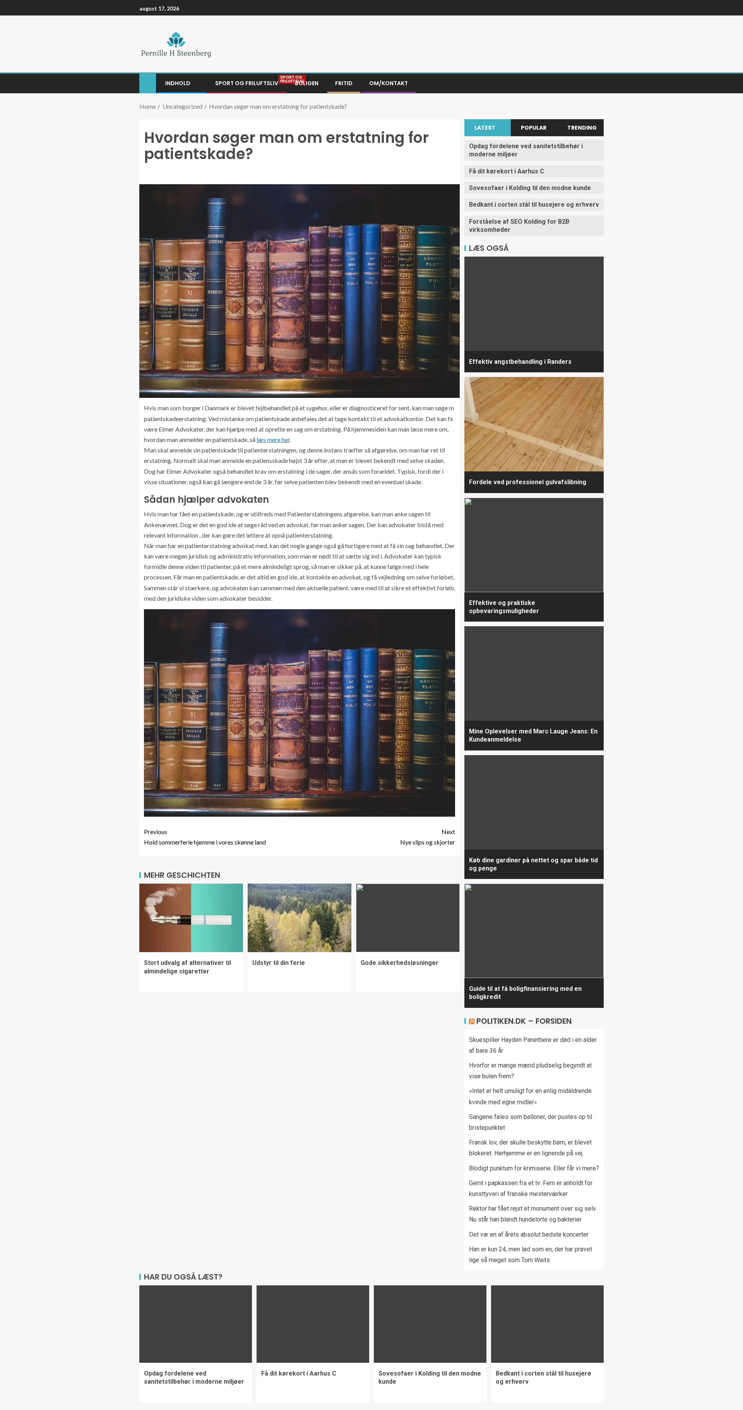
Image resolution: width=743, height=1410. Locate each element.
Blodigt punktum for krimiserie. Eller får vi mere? (534, 1168)
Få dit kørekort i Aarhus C (506, 171)
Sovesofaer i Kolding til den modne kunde (530, 188)
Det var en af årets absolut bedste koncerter (529, 1234)
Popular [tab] (533, 128)
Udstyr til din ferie (278, 962)
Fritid (344, 83)
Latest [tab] (484, 128)
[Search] (597, 83)
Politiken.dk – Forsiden (524, 1021)
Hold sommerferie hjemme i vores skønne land (205, 837)
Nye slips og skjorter (427, 837)
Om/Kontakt (388, 83)
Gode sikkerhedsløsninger (399, 962)
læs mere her (273, 439)
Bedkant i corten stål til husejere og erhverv (534, 204)
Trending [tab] (582, 128)
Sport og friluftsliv (246, 83)
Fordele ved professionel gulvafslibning (527, 482)
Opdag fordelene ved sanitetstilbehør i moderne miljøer (194, 1377)
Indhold (177, 83)
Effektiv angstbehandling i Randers (520, 361)
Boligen (306, 83)
